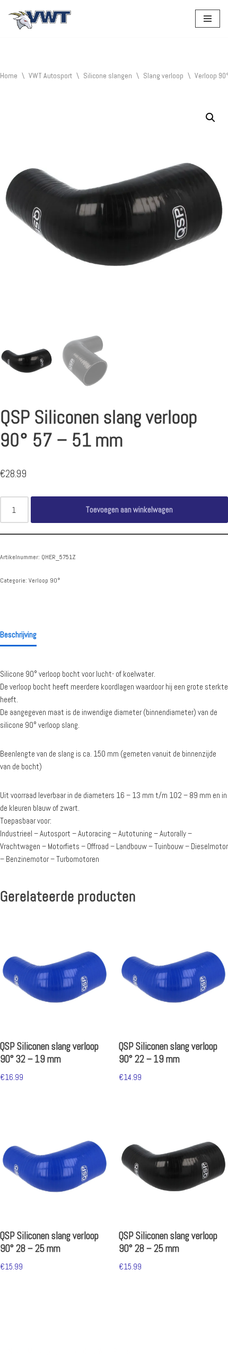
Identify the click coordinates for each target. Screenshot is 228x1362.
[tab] (18, 635)
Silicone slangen (107, 75)
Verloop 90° (44, 580)
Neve (15, 1351)
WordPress (114, 1351)
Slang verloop (163, 75)
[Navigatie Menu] (207, 19)
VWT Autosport (50, 75)
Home (8, 75)
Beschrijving (18, 634)
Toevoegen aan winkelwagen (129, 509)
